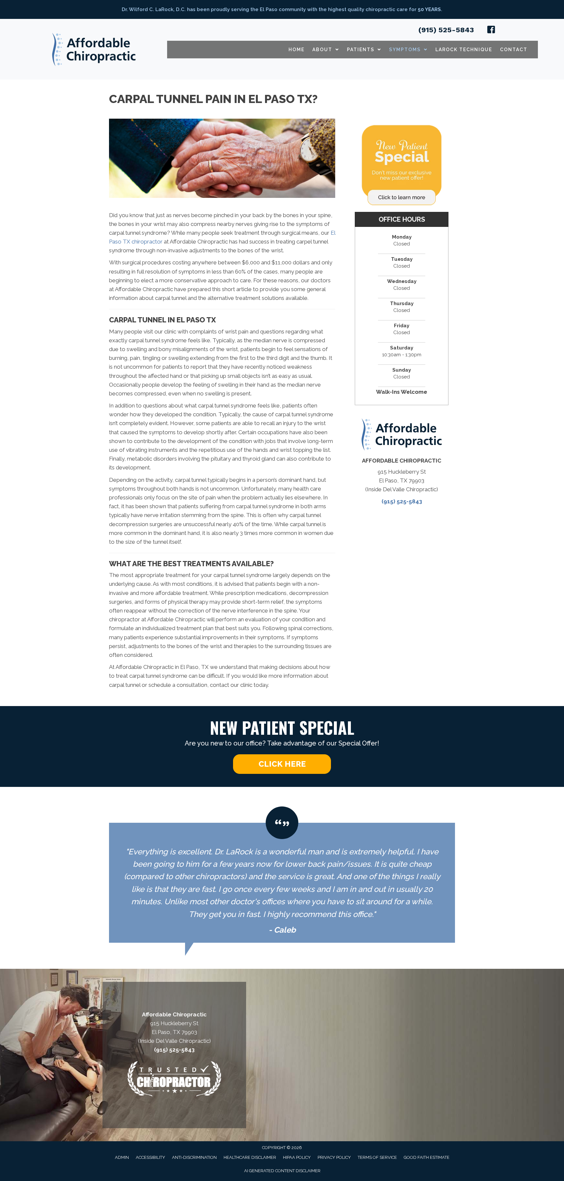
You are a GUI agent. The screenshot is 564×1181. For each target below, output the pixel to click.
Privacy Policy (334, 1157)
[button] (282, 764)
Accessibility (150, 1157)
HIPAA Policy (297, 1157)
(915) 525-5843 (446, 30)
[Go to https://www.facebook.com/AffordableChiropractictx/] (491, 30)
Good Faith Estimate (426, 1157)
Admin (122, 1157)
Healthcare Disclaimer (250, 1157)
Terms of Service (377, 1157)
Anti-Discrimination (194, 1157)
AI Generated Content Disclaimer (282, 1170)
